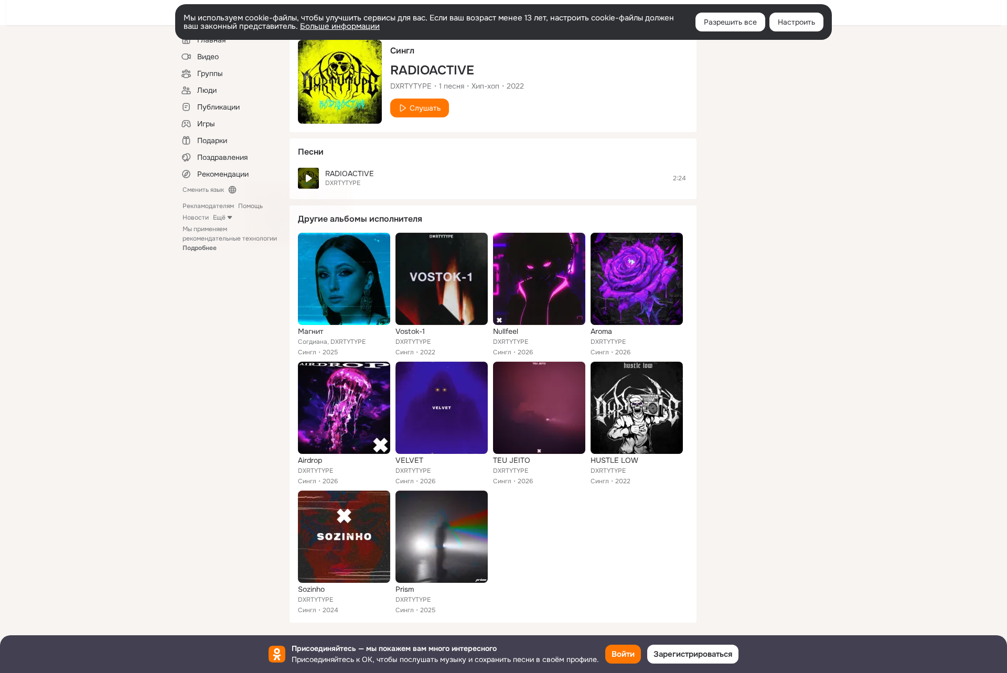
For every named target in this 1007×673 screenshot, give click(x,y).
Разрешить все (730, 22)
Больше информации (340, 26)
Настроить (796, 22)
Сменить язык (203, 190)
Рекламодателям (208, 206)
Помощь (250, 206)
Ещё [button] (219, 217)
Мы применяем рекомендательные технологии (230, 238)
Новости (196, 217)
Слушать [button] (425, 108)
